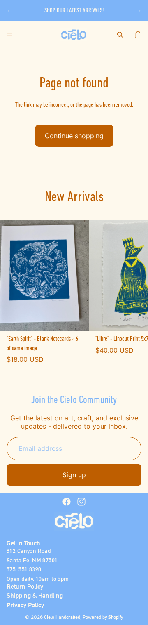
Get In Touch (23, 543)
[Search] (120, 35)
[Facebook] (67, 502)
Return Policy (25, 586)
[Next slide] (139, 11)
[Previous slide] (9, 11)
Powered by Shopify (103, 617)
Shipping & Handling (35, 595)
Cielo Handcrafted (62, 617)
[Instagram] (81, 502)
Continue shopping (74, 136)
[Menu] (9, 34)
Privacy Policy (25, 605)
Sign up (74, 475)
